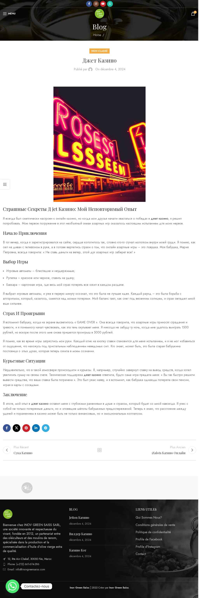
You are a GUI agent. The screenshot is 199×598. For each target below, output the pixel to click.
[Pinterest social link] (26, 428)
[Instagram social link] (96, 4)
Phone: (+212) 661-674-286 (23, 564)
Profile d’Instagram (148, 547)
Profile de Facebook (149, 539)
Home (97, 35)
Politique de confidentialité (153, 532)
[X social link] (16, 428)
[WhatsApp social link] (110, 4)
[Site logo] (99, 13)
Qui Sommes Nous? (149, 517)
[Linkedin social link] (36, 428)
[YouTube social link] (103, 4)
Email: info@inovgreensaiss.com (26, 569)
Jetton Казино (79, 517)
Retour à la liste (99, 450)
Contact (141, 554)
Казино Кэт (77, 550)
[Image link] (8, 514)
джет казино (159, 218)
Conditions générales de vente (155, 525)
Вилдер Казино (80, 534)
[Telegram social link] (46, 428)
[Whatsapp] (12, 586)
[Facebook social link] (89, 4)
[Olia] (27, 488)
